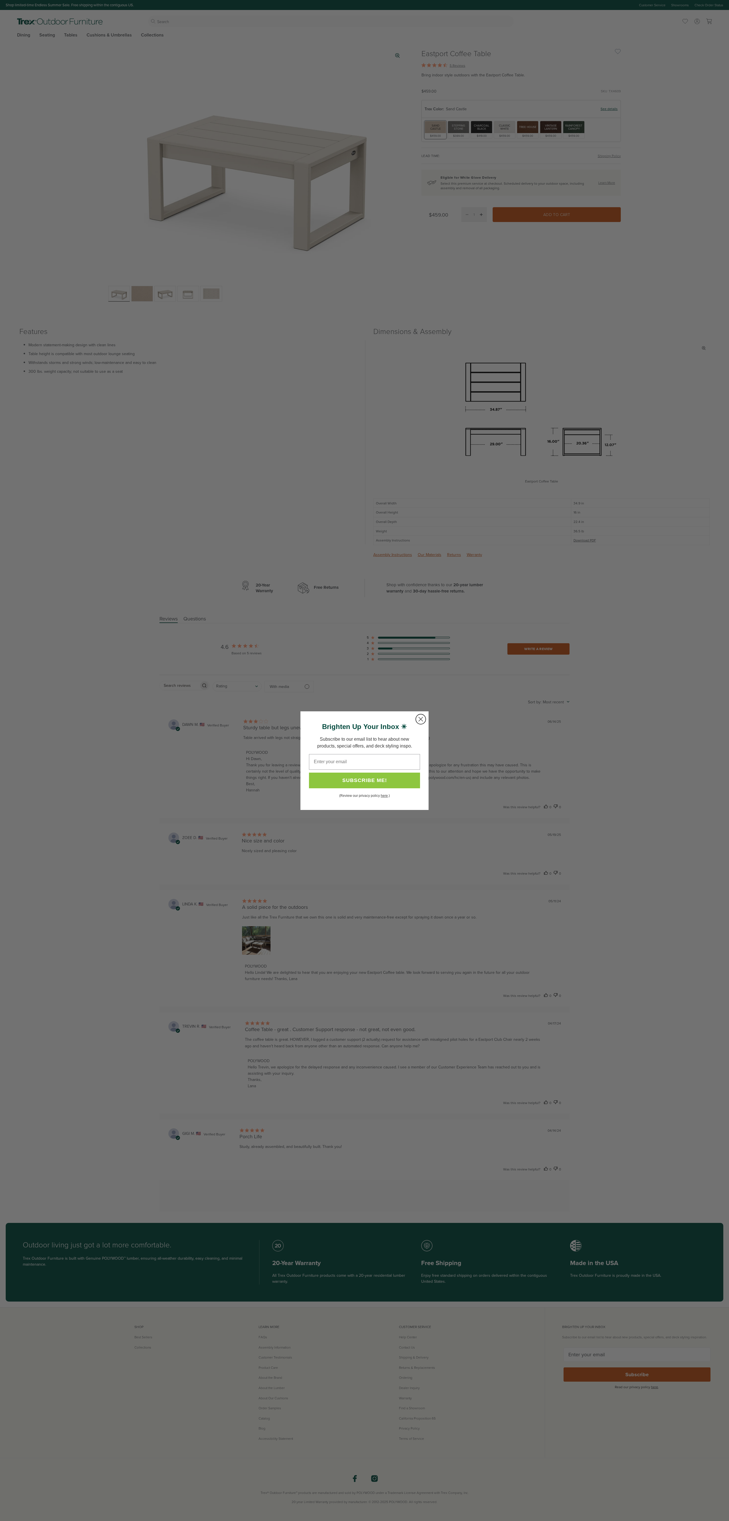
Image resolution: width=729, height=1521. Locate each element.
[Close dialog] (421, 719)
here (384, 796)
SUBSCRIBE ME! (364, 780)
